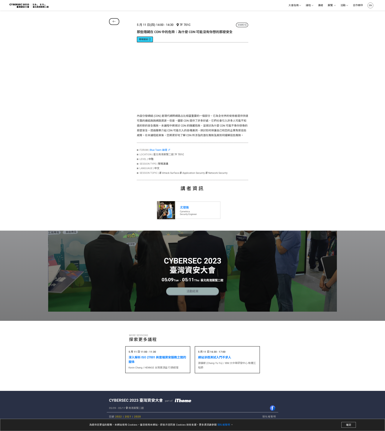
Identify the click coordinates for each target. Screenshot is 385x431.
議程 (308, 5)
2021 (128, 416)
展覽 (330, 5)
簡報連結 (144, 39)
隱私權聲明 (224, 424)
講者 (320, 5)
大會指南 (293, 5)
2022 (118, 416)
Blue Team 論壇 (159, 149)
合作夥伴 (358, 5)
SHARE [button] (241, 25)
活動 (343, 5)
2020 (137, 416)
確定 (348, 424)
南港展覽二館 (136, 408)
